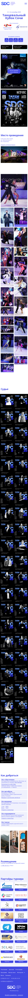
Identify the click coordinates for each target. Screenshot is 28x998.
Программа (4, 972)
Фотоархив (20, 972)
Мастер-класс (12, 972)
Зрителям (11, 969)
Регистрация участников (14, 71)
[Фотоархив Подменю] (24, 972)
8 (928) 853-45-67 (5, 978)
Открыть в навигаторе (7, 810)
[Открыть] (26, 4)
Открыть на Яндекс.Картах (8, 145)
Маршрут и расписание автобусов (10, 797)
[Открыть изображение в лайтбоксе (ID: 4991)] (14, 190)
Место (2, 975)
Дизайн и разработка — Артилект (14, 995)
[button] (11, 205)
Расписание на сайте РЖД (8, 784)
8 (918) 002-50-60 (15, 978)
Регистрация (18, 969)
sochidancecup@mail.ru (7, 981)
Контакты (8, 975)
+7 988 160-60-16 (5, 865)
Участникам (4, 969)
